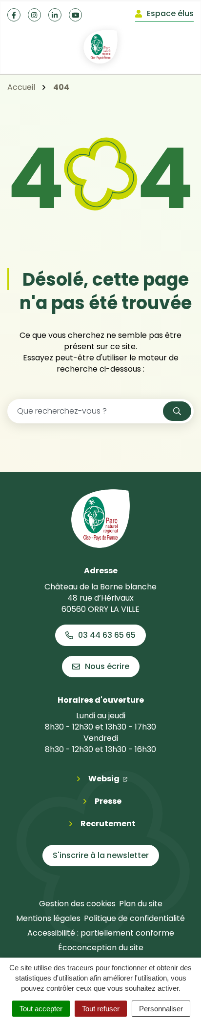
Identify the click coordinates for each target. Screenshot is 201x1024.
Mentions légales (48, 918)
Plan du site (140, 903)
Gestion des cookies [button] (77, 903)
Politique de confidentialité (134, 918)
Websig (107, 778)
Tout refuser (101, 1008)
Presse (108, 801)
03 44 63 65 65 (107, 635)
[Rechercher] (177, 411)
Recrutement (108, 823)
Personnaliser (161, 1008)
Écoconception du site (100, 947)
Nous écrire (107, 666)
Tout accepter (41, 1008)
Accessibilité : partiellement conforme (100, 933)
